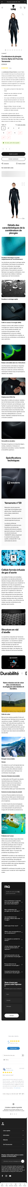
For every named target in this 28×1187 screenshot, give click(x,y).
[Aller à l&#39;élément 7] (16, 50)
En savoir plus (17, 1088)
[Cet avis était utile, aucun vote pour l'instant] (19, 1094)
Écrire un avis (13, 1048)
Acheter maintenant (13, 159)
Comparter (6, 163)
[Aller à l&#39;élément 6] (14, 50)
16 (3, 137)
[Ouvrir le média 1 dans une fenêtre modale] (22, 14)
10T (9, 132)
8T (19, 128)
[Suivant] (24, 2)
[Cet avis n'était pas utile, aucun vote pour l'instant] (22, 1094)
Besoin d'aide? (21, 163)
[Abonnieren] (22, 1161)
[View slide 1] (11, 1114)
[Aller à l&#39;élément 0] (5, 50)
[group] (13, 201)
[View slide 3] (14, 1114)
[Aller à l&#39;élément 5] (12, 50)
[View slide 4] (16, 1114)
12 (14, 132)
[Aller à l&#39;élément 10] (21, 50)
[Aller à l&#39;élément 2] (7, 50)
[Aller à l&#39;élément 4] (11, 50)
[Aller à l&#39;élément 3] (9, 50)
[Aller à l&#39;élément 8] (18, 50)
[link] (13, 246)
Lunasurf (3, 53)
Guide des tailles (21, 124)
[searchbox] (12, 1055)
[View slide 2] (12, 1114)
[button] (23, 184)
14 (20, 132)
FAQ (18, 891)
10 (3, 132)
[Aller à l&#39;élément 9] (20, 50)
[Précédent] (2, 2)
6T (8, 128)
